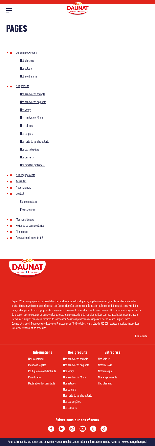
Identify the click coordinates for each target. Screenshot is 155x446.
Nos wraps (25, 110)
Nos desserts (27, 157)
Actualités (21, 181)
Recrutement (105, 383)
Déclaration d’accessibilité (29, 238)
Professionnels (28, 210)
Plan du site (22, 232)
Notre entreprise (28, 77)
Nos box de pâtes (72, 402)
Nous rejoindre (23, 188)
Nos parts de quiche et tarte (34, 142)
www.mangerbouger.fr (135, 442)
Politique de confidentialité (30, 226)
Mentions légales (25, 220)
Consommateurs (28, 202)
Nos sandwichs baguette (33, 102)
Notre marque (105, 371)
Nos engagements (25, 175)
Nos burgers (26, 134)
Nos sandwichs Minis (31, 118)
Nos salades (26, 126)
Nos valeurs (26, 69)
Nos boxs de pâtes (29, 150)
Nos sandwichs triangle (32, 94)
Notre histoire (27, 61)
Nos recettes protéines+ (32, 165)
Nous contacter (36, 359)
